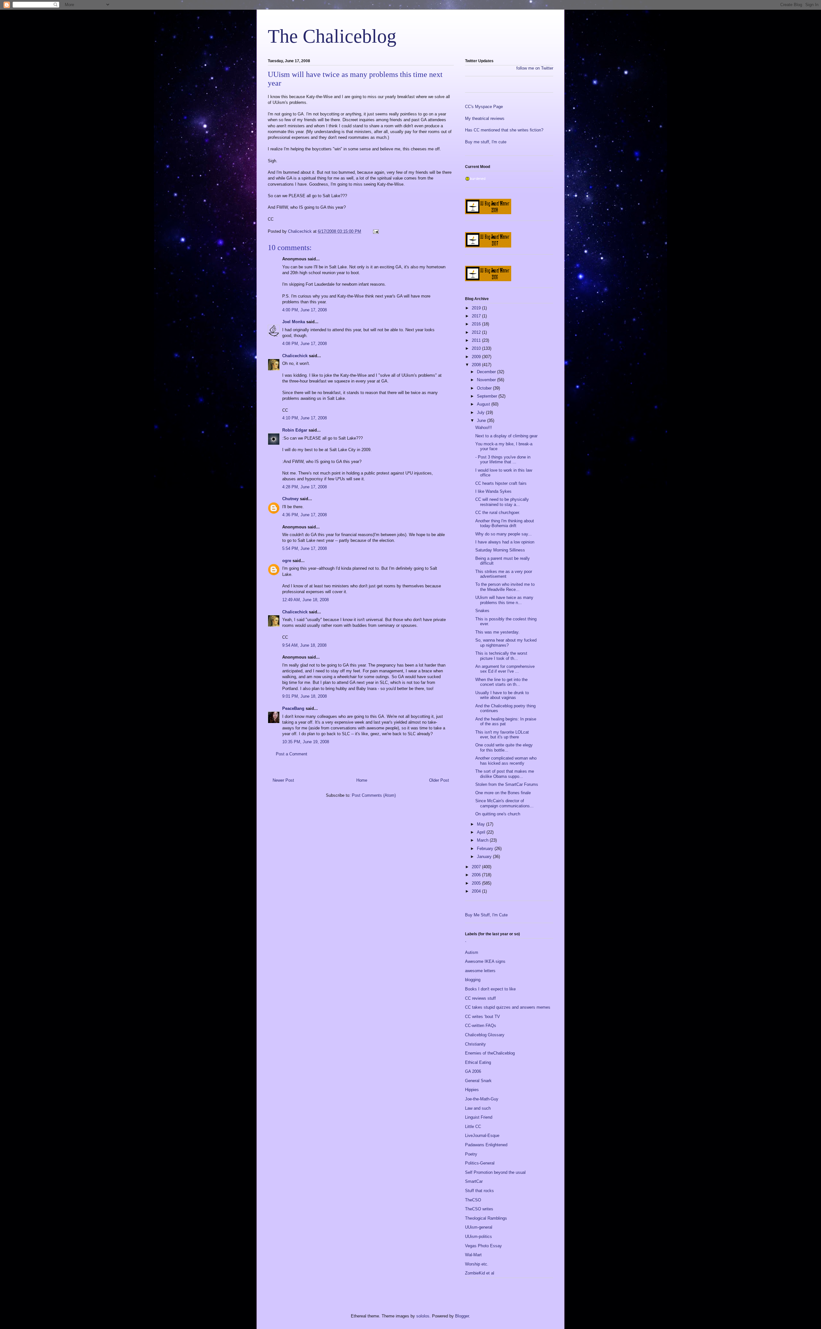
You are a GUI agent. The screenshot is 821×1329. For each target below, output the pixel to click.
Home (361, 780)
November (487, 379)
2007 (477, 866)
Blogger (462, 1316)
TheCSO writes (479, 1209)
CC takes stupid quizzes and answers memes (507, 1007)
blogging (472, 979)
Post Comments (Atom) (374, 795)
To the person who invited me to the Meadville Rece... (505, 587)
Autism (471, 952)
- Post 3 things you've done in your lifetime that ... (502, 460)
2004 (477, 891)
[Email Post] (375, 231)
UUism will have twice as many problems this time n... (504, 600)
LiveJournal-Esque (482, 1135)
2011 (477, 340)
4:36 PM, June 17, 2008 (304, 514)
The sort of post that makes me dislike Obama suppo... (504, 774)
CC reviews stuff (480, 998)
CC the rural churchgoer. (497, 512)
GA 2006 (473, 1071)
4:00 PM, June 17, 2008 (304, 309)
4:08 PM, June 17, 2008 (304, 343)
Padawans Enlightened (486, 1144)
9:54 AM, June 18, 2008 (304, 645)
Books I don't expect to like (490, 989)
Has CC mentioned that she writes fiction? (504, 130)
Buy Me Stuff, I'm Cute (486, 915)
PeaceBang (293, 708)
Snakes (482, 610)
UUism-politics (478, 1236)
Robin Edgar (294, 430)
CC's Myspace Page (484, 106)
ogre (286, 560)
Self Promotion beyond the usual (495, 1172)
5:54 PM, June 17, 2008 (304, 548)
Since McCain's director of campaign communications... (504, 803)
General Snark (478, 1080)
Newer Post (283, 780)
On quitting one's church (497, 814)
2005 (477, 883)
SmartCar (474, 1181)
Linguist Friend (478, 1117)
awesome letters (480, 970)
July (481, 412)
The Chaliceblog (332, 36)
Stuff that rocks (479, 1190)
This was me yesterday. (497, 632)
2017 (477, 316)
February (486, 848)
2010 (477, 348)
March (483, 840)
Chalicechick (295, 355)
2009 (477, 356)
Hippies (472, 1089)
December (487, 371)
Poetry (471, 1154)
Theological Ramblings (486, 1218)
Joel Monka (293, 321)
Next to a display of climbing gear (506, 435)
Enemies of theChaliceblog (490, 1053)
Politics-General (480, 1163)
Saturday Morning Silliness (500, 550)
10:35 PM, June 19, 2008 (305, 741)
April (482, 832)
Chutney (290, 498)
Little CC (473, 1126)
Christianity (475, 1044)
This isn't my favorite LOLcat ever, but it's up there (502, 735)
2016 (477, 324)
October (485, 388)
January (485, 856)
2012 (477, 332)
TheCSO (473, 1200)
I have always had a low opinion (504, 542)
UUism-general (478, 1227)
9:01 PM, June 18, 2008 (304, 696)
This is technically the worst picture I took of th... (501, 656)
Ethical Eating (478, 1062)
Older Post (439, 780)
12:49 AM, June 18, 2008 (305, 599)
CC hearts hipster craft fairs (501, 483)
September (487, 396)
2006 (477, 874)
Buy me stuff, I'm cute (485, 141)
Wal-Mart (473, 1254)
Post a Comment (291, 754)
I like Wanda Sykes (493, 491)
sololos (422, 1316)
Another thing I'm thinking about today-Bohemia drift (504, 523)
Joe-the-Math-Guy (481, 1099)
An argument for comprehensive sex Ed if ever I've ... (505, 669)
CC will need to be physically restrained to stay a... (502, 502)
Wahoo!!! (483, 427)
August (484, 404)
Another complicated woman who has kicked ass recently (506, 761)
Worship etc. (476, 1264)
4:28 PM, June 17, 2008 (304, 486)
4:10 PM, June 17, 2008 (304, 418)
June (482, 420)
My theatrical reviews (484, 118)
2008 (477, 364)
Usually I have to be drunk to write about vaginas (502, 695)
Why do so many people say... (503, 534)
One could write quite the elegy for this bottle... (504, 748)
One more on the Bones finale (503, 792)
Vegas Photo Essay (483, 1245)
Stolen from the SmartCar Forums (506, 784)
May (481, 824)
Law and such (478, 1108)
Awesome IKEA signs (485, 961)
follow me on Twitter (534, 68)
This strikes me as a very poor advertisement (503, 574)
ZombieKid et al (479, 1273)
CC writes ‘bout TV (482, 1016)
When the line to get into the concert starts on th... (501, 682)
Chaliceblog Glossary (484, 1034)
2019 (477, 308)
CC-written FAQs (480, 1025)
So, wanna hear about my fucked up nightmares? (506, 643)
